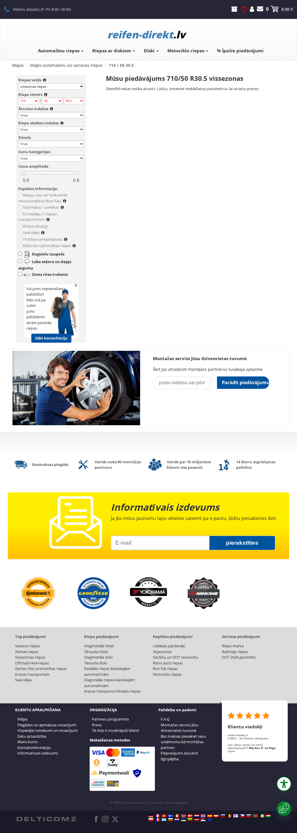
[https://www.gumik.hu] (268, 815)
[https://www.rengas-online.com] (235, 815)
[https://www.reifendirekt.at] (216, 815)
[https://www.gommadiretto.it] (177, 815)
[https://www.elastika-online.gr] (164, 819)
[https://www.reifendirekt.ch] (164, 815)
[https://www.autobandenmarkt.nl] (196, 815)
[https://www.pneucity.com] (255, 815)
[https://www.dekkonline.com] (183, 815)
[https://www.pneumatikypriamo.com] (249, 815)
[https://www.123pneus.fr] (157, 815)
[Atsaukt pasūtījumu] (244, 9)
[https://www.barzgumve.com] (170, 819)
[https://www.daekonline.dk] (190, 815)
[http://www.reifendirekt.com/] (209, 819)
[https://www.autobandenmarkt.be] (229, 815)
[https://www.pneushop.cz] (242, 815)
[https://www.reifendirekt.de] (150, 815)
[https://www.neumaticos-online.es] (209, 815)
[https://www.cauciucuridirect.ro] (157, 819)
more (231, 751)
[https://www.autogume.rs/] (203, 819)
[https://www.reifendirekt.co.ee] (183, 819)
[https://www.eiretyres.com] (262, 815)
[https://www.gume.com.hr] (177, 819)
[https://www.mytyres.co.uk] (203, 815)
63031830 (10, 9)
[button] (284, 784)
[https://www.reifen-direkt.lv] (196, 819)
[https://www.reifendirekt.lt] (190, 819)
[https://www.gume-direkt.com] (222, 815)
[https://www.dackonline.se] (170, 815)
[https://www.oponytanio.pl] (150, 819)
